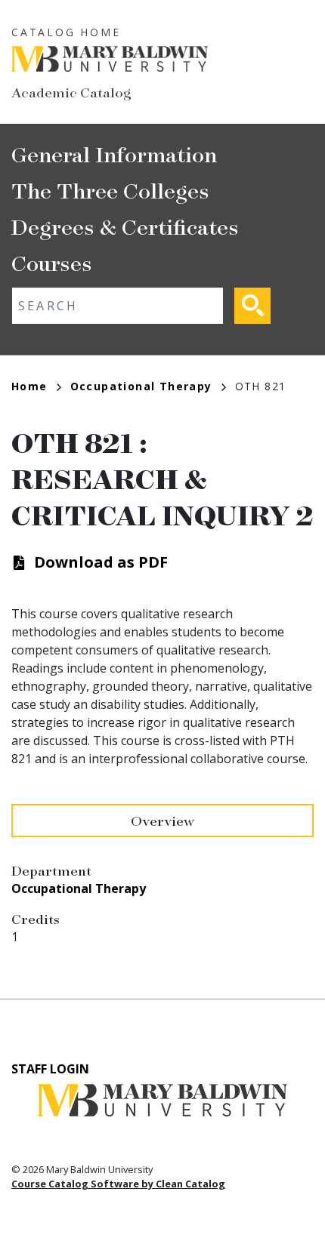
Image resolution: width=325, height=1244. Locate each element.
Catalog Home (66, 32)
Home (29, 386)
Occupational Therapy (141, 386)
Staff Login (50, 1069)
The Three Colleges (110, 190)
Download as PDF (101, 562)
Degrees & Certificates (125, 226)
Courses (51, 262)
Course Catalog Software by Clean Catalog (118, 1183)
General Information (114, 153)
